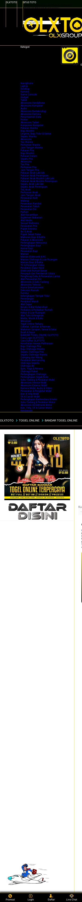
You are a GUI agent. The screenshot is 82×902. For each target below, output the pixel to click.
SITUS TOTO (29, 2)
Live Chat (71, 899)
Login (31, 899)
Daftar (51, 899)
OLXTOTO (11, 2)
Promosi (10, 899)
